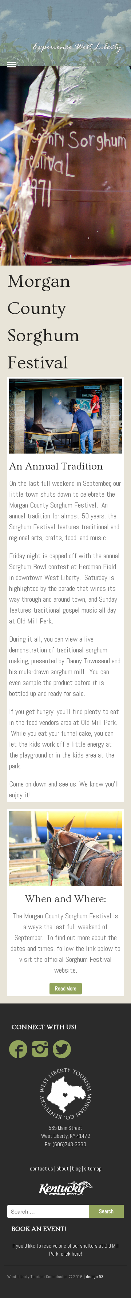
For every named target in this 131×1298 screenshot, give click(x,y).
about (62, 1168)
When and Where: (65, 899)
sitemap (93, 1168)
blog (76, 1168)
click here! (71, 1253)
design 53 (94, 1277)
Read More (65, 988)
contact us (41, 1168)
